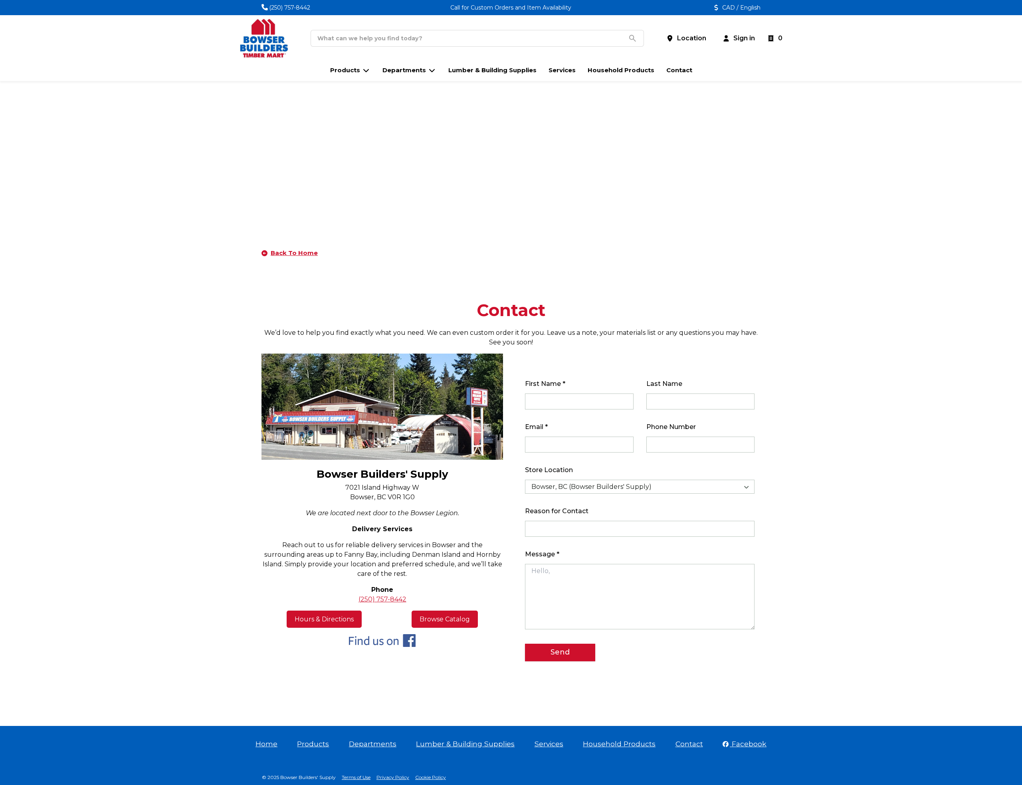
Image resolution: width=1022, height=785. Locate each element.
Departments (372, 744)
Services (549, 744)
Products (313, 744)
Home (266, 744)
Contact (689, 744)
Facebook (748, 744)
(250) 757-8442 (289, 7)
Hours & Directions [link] (324, 619)
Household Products (619, 744)
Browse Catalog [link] (445, 619)
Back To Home (294, 253)
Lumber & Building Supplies (465, 744)
